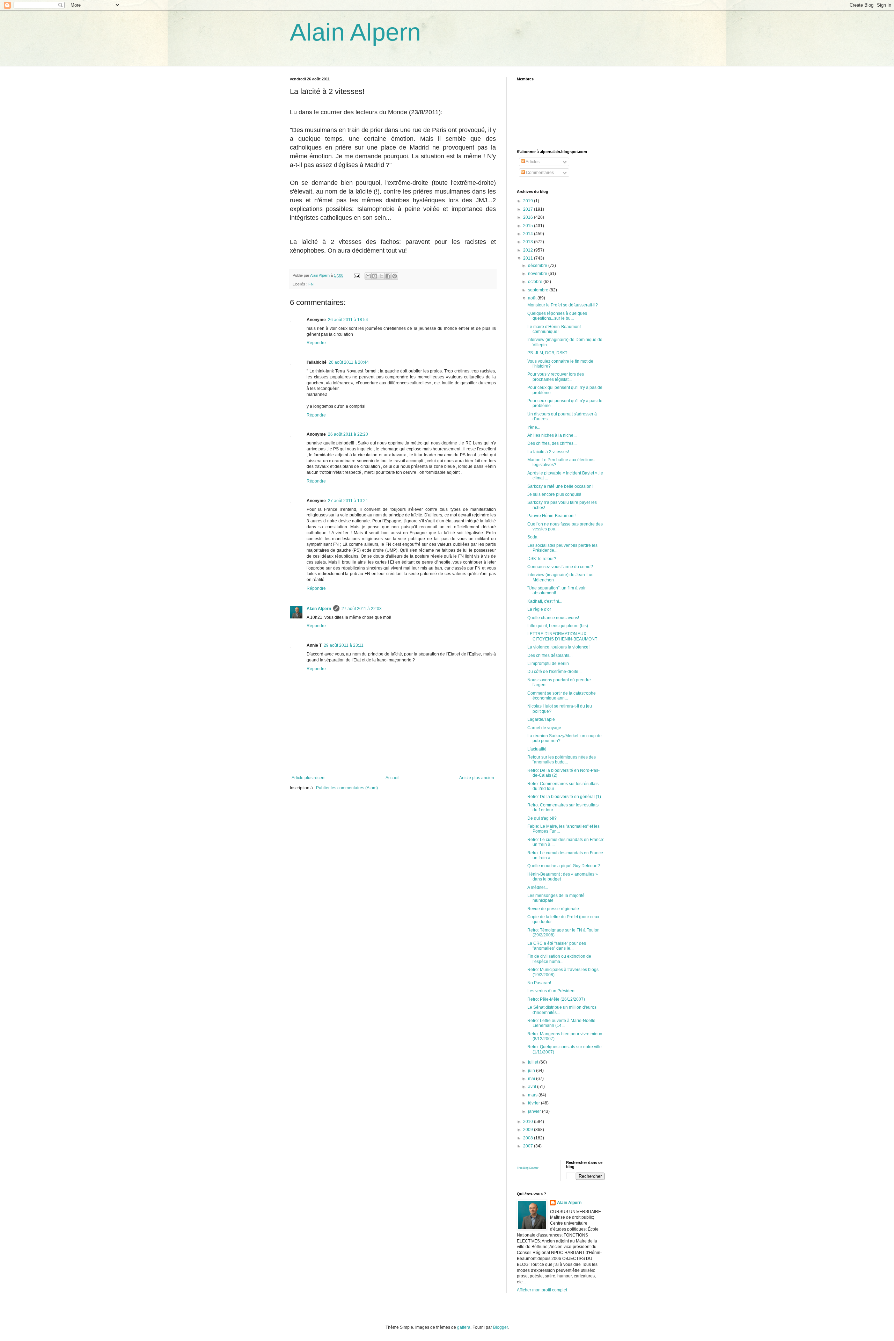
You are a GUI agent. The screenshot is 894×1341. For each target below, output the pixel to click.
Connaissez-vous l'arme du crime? (560, 566)
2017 (528, 209)
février (534, 1103)
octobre (535, 281)
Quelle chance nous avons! (553, 617)
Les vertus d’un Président (551, 990)
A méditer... (537, 887)
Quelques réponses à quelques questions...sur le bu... (557, 316)
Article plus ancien (476, 777)
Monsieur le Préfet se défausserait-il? (562, 305)
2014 (528, 233)
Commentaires (539, 172)
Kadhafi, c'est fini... (544, 601)
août (532, 298)
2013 (528, 241)
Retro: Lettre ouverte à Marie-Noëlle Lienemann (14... (561, 1023)
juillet (533, 1062)
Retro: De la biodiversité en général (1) (564, 796)
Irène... (533, 427)
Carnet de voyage (544, 727)
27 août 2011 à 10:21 (348, 500)
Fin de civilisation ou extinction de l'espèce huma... (559, 959)
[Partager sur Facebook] (387, 276)
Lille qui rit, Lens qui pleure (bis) (557, 625)
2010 (528, 1121)
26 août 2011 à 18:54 (348, 319)
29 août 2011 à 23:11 (344, 645)
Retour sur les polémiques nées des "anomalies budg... (561, 759)
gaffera (463, 1327)
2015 (528, 225)
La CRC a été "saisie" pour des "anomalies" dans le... (556, 946)
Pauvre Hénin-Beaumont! (551, 515)
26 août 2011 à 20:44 (349, 362)
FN (311, 284)
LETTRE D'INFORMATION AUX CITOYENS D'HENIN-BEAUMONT (562, 636)
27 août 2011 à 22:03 (362, 608)
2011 (528, 258)
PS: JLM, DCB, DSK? (547, 352)
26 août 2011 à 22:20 (348, 434)
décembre (538, 265)
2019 (528, 200)
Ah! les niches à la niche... (552, 435)
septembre (538, 290)
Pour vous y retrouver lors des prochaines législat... (555, 377)
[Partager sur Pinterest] (394, 276)
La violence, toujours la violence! (558, 647)
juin (532, 1070)
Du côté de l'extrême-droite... (554, 671)
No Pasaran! (539, 982)
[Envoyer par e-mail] (368, 276)
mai (532, 1078)
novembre (538, 273)
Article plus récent (308, 777)
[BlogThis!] (374, 276)
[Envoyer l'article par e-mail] (356, 275)
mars (533, 1095)
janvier (535, 1111)
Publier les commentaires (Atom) (347, 787)
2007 (528, 1146)
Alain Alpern (355, 32)
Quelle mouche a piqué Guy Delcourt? (563, 865)
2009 (528, 1129)
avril (532, 1086)
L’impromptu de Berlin (548, 663)
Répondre (316, 342)
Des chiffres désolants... (549, 655)
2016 (528, 217)
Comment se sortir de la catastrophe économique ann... (561, 696)
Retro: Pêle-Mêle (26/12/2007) (556, 999)
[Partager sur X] (381, 276)
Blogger (500, 1327)
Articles (532, 161)
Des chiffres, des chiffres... (552, 443)
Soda (532, 537)
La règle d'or (539, 609)
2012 (528, 250)
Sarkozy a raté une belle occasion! (560, 486)
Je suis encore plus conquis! (554, 494)
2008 (528, 1138)
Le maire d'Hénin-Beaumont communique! (554, 329)
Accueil (393, 777)
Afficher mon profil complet (542, 1290)
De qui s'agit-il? (542, 818)
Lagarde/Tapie (541, 719)
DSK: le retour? (541, 558)
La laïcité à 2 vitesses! (548, 451)
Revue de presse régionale (553, 908)
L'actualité (537, 749)
